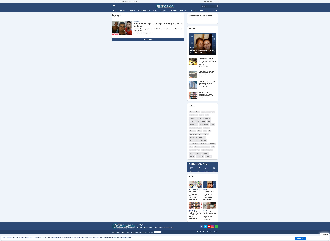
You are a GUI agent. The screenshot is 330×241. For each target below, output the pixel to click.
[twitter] (208, 1)
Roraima (212, 143)
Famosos (192, 128)
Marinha (206, 134)
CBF (207, 115)
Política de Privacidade (125, 1)
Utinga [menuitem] (121, 11)
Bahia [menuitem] (155, 11)
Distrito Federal (201, 121)
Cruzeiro (192, 121)
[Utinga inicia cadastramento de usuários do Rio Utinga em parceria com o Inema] (195, 184)
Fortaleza (206, 128)
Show (196, 147)
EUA (209, 121)
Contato (114, 1)
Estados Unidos (204, 124)
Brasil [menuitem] (163, 11)
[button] (114, 6)
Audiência (211, 112)
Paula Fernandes (194, 140)
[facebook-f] (201, 226)
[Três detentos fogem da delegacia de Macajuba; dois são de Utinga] (122, 28)
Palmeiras (201, 137)
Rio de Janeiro (204, 143)
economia (205, 153)
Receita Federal (194, 143)
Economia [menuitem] (172, 11)
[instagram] (214, 1)
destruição (197, 153)
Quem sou (209, 231)
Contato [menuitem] (215, 11)
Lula (200, 134)
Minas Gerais (193, 137)
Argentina (204, 112)
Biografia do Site (201, 231)
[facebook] (205, 1)
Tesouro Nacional (194, 150)
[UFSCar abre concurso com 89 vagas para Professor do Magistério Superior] (193, 74)
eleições (192, 156)
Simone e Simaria (205, 147)
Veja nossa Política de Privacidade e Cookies (120, 237)
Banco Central (193, 115)
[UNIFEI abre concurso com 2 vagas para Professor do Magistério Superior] (193, 85)
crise (191, 153)
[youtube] (211, 1)
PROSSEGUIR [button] (300, 238)
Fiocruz (199, 128)
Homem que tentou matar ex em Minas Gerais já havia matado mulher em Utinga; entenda (202, 50)
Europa (212, 124)
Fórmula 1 (192, 131)
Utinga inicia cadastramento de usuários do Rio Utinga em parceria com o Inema (194, 194)
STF (191, 147)
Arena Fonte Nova (194, 112)
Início (135, 1)
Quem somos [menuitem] (204, 11)
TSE (213, 147)
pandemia (208, 156)
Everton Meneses (150, 232)
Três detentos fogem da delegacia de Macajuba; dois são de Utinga (158, 24)
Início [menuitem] (114, 11)
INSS (205, 131)
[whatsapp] (217, 1)
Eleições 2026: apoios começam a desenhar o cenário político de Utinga (206, 94)
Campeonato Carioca (195, 118)
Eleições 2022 (193, 124)
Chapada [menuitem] (131, 11)
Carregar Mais (148, 39)
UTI (203, 150)
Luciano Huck (193, 134)
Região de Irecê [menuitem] (143, 11)
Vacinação (208, 150)
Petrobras (203, 140)
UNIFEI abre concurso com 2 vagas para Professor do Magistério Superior (207, 83)
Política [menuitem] (183, 11)
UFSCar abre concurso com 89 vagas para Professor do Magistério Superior (207, 73)
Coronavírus (206, 118)
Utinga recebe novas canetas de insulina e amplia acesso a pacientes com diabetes (210, 215)
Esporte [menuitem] (193, 11)
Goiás (199, 131)
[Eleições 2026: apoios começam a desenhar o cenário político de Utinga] (193, 95)
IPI (209, 131)
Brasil (201, 115)
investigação (200, 156)
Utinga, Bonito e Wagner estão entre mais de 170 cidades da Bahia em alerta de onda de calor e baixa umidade (207, 61)
